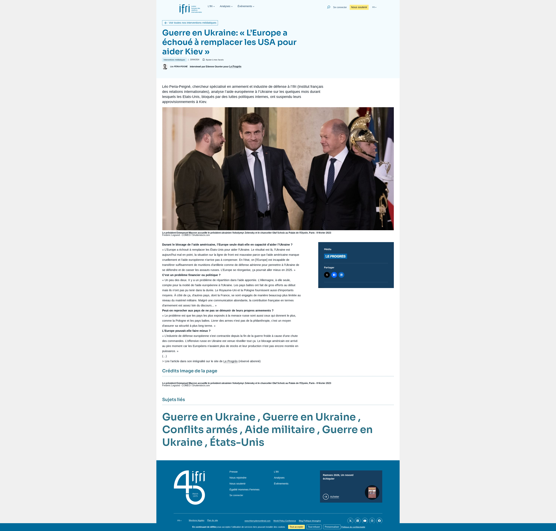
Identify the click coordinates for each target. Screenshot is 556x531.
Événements (245, 6)
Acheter (334, 496)
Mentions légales (196, 520)
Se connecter (340, 7)
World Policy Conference (284, 521)
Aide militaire (280, 429)
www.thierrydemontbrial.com (257, 521)
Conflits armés (200, 429)
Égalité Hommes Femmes (244, 489)
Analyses (225, 6)
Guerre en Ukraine (208, 417)
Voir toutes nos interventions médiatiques (192, 22)
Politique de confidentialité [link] (353, 527)
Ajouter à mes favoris (215, 60)
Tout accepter (296, 527)
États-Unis (237, 442)
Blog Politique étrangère (310, 521)
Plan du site (212, 520)
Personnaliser (332, 527)
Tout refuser (314, 527)
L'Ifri (210, 6)
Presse (233, 471)
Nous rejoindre (237, 477)
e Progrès (231, 361)
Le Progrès (235, 66)
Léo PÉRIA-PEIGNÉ (179, 66)
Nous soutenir (359, 7)
